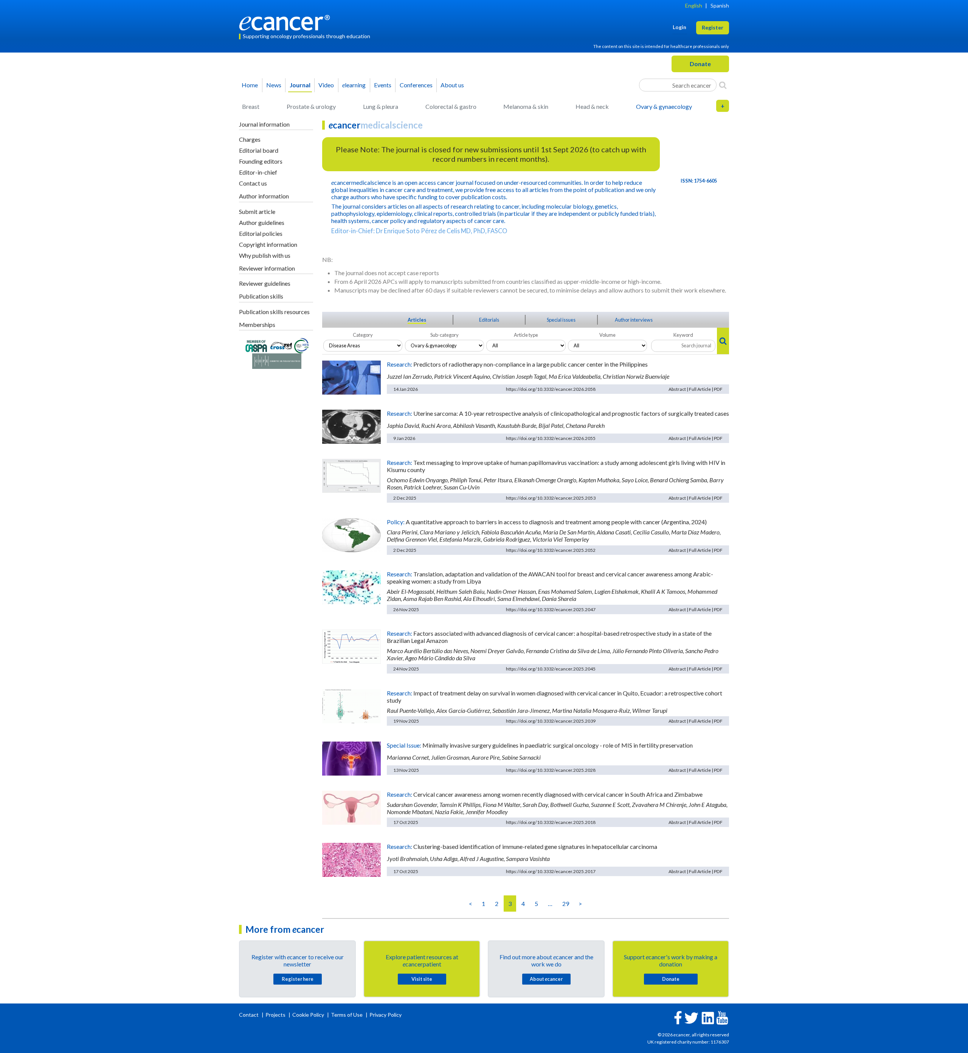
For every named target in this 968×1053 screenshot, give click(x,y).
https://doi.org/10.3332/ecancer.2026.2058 (551, 389)
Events (382, 84)
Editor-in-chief (258, 172)
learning (354, 84)
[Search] (723, 85)
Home (250, 84)
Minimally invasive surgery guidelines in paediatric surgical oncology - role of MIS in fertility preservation (557, 745)
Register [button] (712, 27)
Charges (250, 139)
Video (326, 84)
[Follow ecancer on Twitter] (691, 1017)
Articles (417, 320)
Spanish (719, 5)
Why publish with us (264, 255)
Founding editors (260, 161)
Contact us (253, 183)
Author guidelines (261, 222)
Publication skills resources (274, 311)
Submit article (257, 211)
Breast (250, 106)
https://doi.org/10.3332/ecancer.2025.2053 (551, 498)
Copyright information (268, 244)
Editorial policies (260, 233)
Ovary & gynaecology (664, 106)
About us (452, 84)
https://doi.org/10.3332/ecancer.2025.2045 (551, 669)
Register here (297, 979)
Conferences (416, 84)
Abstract (677, 389)
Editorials (489, 320)
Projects (276, 1014)
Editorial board (258, 150)
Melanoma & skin (525, 106)
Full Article (700, 389)
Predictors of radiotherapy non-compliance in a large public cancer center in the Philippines (530, 364)
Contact (249, 1014)
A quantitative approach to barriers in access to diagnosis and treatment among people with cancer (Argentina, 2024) (556, 521)
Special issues (561, 320)
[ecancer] (286, 22)
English (693, 5)
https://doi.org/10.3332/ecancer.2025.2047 (551, 609)
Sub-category (444, 335)
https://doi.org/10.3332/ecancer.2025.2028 (551, 770)
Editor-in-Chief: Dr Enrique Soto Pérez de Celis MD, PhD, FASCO (419, 230)
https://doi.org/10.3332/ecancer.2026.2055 (551, 438)
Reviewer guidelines (264, 283)
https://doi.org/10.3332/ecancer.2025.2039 (551, 721)
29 (565, 903)
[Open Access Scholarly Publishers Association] (256, 344)
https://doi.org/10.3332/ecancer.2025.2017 (551, 871)
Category (363, 335)
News (273, 84)
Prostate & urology (311, 106)
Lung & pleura (380, 106)
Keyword (683, 335)
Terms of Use (347, 1014)
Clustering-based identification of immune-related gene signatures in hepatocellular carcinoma (535, 846)
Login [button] (679, 27)
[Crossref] (281, 344)
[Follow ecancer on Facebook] (678, 1017)
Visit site (421, 979)
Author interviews (634, 320)
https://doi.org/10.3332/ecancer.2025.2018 (551, 822)
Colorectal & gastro (450, 106)
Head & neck (592, 106)
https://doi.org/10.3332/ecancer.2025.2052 (551, 550)
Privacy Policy (385, 1014)
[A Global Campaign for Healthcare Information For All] (301, 344)
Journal (300, 84)
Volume (607, 335)
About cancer (546, 979)
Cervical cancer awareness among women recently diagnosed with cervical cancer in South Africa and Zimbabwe (558, 794)
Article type (526, 335)
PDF (718, 389)
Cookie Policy (308, 1014)
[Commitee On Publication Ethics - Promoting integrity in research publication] (276, 360)
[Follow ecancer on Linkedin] (707, 1017)
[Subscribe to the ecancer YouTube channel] (722, 1017)
